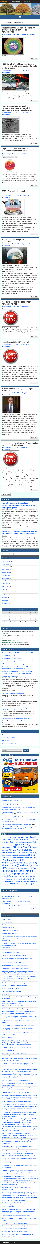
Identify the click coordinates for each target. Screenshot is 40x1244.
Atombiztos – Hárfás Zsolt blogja (11, 930)
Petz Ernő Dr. (5, 586)
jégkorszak (8, 857)
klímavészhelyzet (12, 868)
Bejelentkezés (6, 735)
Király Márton (5, 569)
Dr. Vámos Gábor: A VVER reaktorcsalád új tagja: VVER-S (17, 652)
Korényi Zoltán (6, 572)
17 (4, 619)
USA (5, 884)
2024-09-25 (16, 112)
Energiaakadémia (6, 925)
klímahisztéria (12, 862)
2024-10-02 (16, 70)
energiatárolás (7, 847)
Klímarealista (5, 1)
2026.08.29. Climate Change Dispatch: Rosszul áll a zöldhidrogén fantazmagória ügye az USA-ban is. (19, 526)
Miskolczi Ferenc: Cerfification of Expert (12, 699)
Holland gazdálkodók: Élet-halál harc (12, 906)
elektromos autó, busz (9, 845)
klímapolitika (12, 865)
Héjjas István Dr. (26, 244)
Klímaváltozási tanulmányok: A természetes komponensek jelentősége (20, 444)
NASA (18, 879)
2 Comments (6, 197)
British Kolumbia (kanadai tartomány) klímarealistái (16, 1215)
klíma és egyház (24, 868)
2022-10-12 (16, 393)
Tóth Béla (4, 597)
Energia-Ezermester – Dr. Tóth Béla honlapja (14, 962)
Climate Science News (8, 1050)
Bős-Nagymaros (29, 839)
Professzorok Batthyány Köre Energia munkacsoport (16, 968)
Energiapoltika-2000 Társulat (9, 927)
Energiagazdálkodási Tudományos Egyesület (14, 955)
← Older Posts (6, 494)
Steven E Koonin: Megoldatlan (10, 676)
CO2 (8, 842)
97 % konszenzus (7, 837)
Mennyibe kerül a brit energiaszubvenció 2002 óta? (15, 1231)
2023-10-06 (16, 306)
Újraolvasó (32, 34)
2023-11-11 (16, 195)
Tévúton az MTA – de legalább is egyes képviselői (17, 389)
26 (15, 621)
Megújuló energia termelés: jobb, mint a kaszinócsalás (16, 824)
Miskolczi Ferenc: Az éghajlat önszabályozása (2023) (16, 718)
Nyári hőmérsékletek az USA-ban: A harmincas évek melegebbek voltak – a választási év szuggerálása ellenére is (17, 108)
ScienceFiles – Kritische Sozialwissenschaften (14, 985)
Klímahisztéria (6, 940)
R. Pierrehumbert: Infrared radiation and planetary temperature (18, 664)
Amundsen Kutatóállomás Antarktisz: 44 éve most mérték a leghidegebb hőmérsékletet (18, 30)
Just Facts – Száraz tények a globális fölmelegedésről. (17, 1080)
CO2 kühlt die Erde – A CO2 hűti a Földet (13, 1006)
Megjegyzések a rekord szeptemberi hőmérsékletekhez (16, 303)
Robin (3, 589)
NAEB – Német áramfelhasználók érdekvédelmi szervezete (18, 1025)
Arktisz (16, 837)
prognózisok (21, 881)
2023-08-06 (16, 344)
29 (30, 621)
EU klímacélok (22, 847)
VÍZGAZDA (14, 884)
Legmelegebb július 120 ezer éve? (15, 342)
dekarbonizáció (28, 842)
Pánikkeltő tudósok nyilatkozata (10, 816)
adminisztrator (7, 34)
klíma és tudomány (17, 872)
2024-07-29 (16, 153)
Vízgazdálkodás (26, 884)
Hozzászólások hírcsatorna (9, 740)
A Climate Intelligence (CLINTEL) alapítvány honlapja (16, 1047)
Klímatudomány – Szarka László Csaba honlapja (15, 965)
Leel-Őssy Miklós (7, 575)
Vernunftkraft (5, 994)
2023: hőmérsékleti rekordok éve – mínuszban (16, 192)
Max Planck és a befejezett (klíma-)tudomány (13, 240)
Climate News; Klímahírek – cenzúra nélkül (13, 1162)
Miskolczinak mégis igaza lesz (10, 800)
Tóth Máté (5, 600)
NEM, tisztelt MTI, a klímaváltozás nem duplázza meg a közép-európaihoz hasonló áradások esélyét (19, 66)
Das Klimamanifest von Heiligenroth (11, 991)
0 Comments (6, 36)
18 (10, 619)
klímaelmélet (15, 860)
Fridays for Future (16, 850)
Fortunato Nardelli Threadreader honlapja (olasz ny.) (16, 1228)
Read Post (34, 58)
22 (30, 619)
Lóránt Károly (5, 578)
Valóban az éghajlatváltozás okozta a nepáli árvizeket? (17, 894)
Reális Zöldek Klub (7, 922)
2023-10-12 (16, 244)
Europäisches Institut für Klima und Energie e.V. (15, 983)
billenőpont (20, 839)
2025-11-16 (16, 34)
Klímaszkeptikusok (7, 919)
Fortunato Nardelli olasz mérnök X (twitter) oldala (15, 1226)
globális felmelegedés (17, 851)
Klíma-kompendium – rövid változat (11, 655)
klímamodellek (30, 863)
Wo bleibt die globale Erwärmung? (11, 988)
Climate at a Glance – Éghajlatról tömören (13, 1200)
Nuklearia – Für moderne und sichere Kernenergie (15, 1009)
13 (20, 618)
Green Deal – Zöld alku (29, 852)
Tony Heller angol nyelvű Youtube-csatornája (14, 1053)
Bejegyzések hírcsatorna (9, 737)
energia (23, 844)
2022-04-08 (16, 447)
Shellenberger (32, 881)
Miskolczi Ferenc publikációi (9, 933)
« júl (3, 624)
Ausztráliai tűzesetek (9, 839)
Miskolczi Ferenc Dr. (7, 581)
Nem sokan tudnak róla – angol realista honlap (14, 1151)
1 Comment (6, 394)
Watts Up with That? (7, 1037)
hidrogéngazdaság (21, 855)
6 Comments (6, 72)
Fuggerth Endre (6, 561)
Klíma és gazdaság (19, 869)
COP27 (16, 842)
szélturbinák (5, 595)
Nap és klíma (10, 879)
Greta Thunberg (6, 855)
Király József (25, 34)
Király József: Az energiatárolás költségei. (13, 693)
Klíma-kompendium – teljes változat (11, 658)
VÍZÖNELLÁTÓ (6, 948)
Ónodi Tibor (5, 583)
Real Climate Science (8, 1056)
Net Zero (25, 879)
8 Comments (6, 155)
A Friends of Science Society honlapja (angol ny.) (15, 1092)
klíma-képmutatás (19, 857)
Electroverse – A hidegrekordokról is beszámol (14, 1040)
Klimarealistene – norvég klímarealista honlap (14, 1223)
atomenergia (28, 837)
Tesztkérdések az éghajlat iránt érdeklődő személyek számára (18, 661)
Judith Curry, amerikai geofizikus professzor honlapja (16, 1101)
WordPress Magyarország (9, 743)
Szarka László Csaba (8, 592)
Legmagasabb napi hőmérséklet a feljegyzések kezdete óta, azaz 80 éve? (17, 150)
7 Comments (6, 346)
